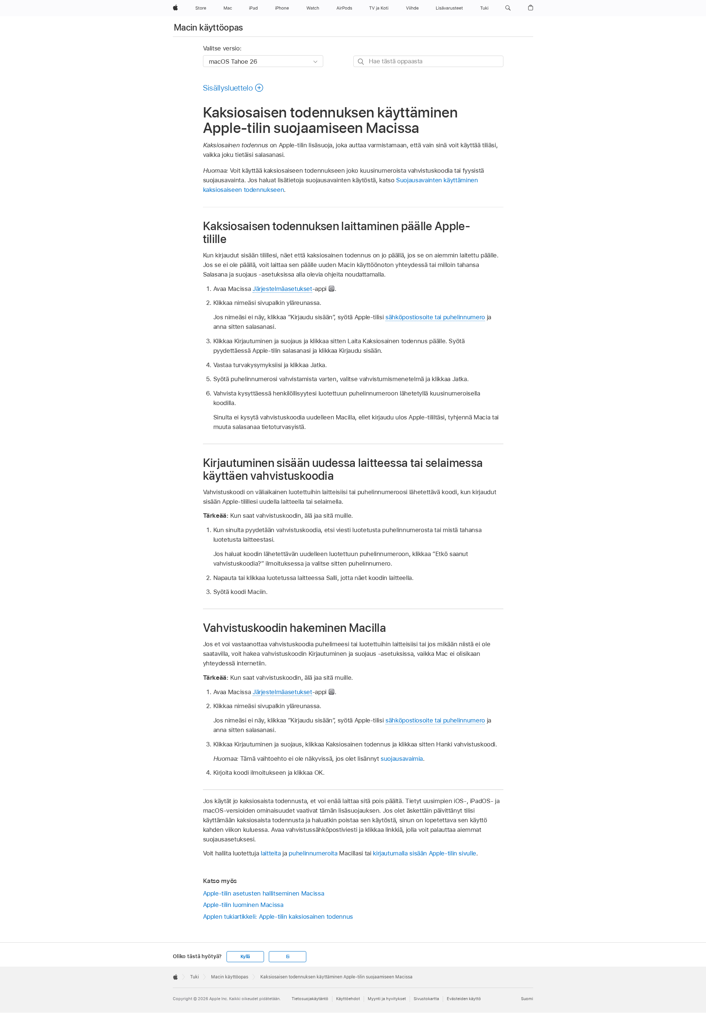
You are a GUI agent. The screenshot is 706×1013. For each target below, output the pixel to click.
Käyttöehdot (348, 998)
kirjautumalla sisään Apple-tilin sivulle (424, 853)
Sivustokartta (426, 998)
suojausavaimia (402, 758)
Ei (288, 956)
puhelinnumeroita (313, 853)
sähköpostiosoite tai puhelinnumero (435, 317)
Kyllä (245, 956)
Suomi (527, 998)
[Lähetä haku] (361, 62)
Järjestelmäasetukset (282, 288)
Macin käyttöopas (208, 27)
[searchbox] (428, 61)
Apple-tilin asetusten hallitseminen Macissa (263, 893)
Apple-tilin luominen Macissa (243, 904)
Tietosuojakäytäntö (310, 998)
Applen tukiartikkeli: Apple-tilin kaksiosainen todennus (278, 916)
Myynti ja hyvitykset (387, 998)
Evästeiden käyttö (464, 998)
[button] (508, 8)
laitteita (271, 853)
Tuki (194, 976)
